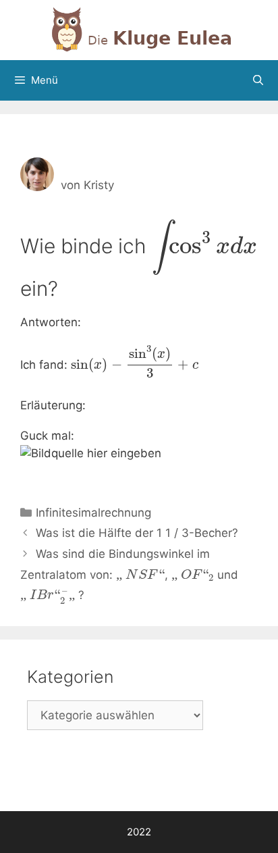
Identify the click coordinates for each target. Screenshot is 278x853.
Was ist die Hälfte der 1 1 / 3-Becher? (137, 533)
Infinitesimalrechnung (93, 512)
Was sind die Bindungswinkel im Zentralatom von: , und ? (129, 574)
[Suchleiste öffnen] (258, 80)
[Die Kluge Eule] (139, 29)
